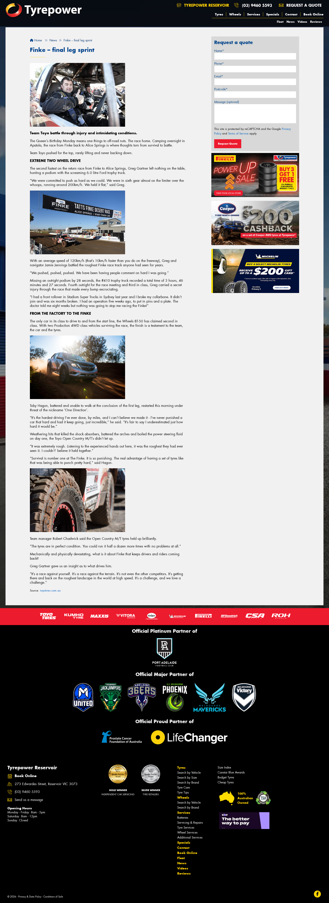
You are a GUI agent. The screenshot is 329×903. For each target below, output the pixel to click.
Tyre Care (183, 787)
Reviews (316, 21)
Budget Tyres (226, 777)
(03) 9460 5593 (257, 5)
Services (253, 14)
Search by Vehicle (189, 773)
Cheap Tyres (226, 782)
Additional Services (189, 837)
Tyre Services (185, 828)
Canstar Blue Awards (231, 772)
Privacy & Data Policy (29, 896)
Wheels (235, 14)
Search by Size (187, 778)
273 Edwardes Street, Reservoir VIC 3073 (46, 784)
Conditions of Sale (53, 896)
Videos (302, 21)
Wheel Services (187, 833)
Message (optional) (226, 102)
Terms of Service (238, 133)
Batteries (182, 818)
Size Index (224, 767)
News (291, 21)
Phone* (219, 64)
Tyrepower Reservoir (206, 5)
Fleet (280, 21)
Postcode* (221, 89)
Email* (218, 76)
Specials (272, 14)
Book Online (313, 14)
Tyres (219, 14)
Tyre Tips (183, 792)
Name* (219, 51)
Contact (291, 14)
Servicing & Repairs (190, 823)
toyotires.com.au (50, 590)
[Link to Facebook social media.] (317, 893)
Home (37, 40)
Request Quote (227, 143)
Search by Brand (188, 783)
